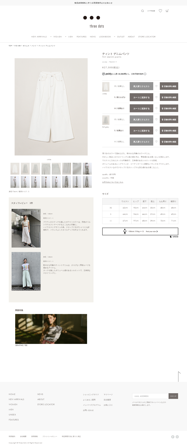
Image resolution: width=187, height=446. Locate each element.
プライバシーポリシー (50, 436)
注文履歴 (107, 399)
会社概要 (23, 436)
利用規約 (12, 436)
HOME (12, 394)
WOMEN (57, 36)
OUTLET (121, 36)
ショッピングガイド (91, 394)
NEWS (93, 36)
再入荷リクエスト (141, 86)
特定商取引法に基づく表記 (71, 436)
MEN (70, 36)
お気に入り (108, 405)
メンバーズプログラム (92, 405)
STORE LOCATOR (147, 36)
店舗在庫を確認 (170, 86)
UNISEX (12, 414)
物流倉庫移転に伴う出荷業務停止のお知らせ (93, 2)
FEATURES (81, 36)
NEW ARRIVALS (39, 36)
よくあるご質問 (89, 399)
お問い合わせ (88, 410)
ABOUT (131, 36)
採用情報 (34, 436)
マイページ (108, 394)
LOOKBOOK (105, 36)
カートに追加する (141, 97)
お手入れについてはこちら (112, 182)
